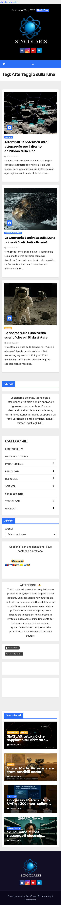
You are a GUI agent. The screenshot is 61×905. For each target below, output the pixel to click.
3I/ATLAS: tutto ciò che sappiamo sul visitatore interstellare (26, 739)
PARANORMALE (14, 464)
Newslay (47, 896)
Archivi (9, 528)
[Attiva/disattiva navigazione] (32, 64)
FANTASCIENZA (14, 449)
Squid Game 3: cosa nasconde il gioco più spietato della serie (24, 835)
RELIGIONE (11, 478)
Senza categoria (14, 493)
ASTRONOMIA (13, 732)
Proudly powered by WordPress (22, 896)
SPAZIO (8, 328)
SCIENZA (8, 137)
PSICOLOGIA (12, 471)
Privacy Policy (13, 648)
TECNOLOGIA (13, 501)
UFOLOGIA (11, 508)
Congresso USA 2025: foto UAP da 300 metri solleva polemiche (28, 803)
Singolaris (13, 156)
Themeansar (30, 900)
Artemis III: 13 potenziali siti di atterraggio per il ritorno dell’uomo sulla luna (26, 146)
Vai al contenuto (8, 2)
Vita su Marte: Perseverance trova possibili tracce (30, 770)
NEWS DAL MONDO (16, 456)
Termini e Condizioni (14, 654)
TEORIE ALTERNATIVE (13, 233)
